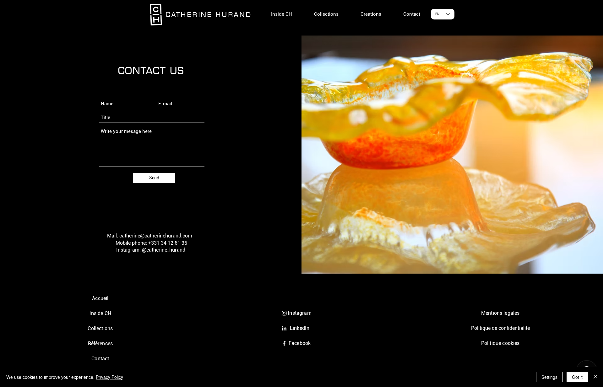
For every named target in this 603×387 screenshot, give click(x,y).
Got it (577, 377)
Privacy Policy (109, 377)
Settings (549, 377)
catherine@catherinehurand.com (155, 236)
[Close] (595, 377)
